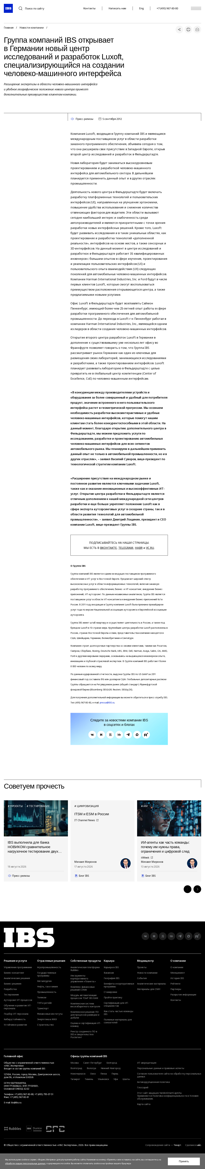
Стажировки (110, 992)
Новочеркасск (78, 1073)
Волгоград (76, 1068)
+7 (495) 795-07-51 (44, 1094)
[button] (187, 889)
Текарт (177, 1145)
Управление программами (18, 967)
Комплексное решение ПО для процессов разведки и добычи (84, 1014)
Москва (74, 1062)
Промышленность (46, 992)
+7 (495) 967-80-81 (19, 1097)
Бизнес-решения (12, 983)
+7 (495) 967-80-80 (167, 8)
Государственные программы (46, 974)
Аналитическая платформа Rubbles (85, 969)
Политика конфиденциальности (169, 1095)
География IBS (111, 978)
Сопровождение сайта (157, 1145)
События (142, 978)
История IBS (177, 978)
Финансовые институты (50, 1013)
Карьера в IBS (111, 967)
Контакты (89, 8)
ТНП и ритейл (44, 1002)
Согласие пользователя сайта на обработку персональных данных (169, 1075)
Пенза (103, 1073)
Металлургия (44, 981)
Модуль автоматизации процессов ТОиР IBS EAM (84, 997)
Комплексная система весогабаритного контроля (85, 1005)
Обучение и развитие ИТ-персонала (18, 1007)
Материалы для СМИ (148, 989)
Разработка (10, 989)
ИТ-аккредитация (146, 1062)
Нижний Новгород (111, 1068)
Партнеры (175, 989)
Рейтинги (175, 983)
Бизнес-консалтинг (14, 972)
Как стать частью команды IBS (118, 1013)
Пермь (114, 1073)
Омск (93, 1073)
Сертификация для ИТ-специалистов (116, 1004)
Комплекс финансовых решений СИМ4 (82, 988)
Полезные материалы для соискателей (118, 1021)
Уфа (116, 1079)
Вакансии (109, 972)
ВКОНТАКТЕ (108, 548)
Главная (8, 27)
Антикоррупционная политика (153, 1081)
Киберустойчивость (15, 1019)
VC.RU (150, 548)
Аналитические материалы (151, 983)
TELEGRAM (125, 548)
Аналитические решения (17, 978)
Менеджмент (177, 972)
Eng (141, 8)
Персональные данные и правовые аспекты (160, 1068)
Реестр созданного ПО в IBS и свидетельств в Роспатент (83, 1034)
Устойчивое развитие (15, 1024)
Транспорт (43, 1008)
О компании (176, 967)
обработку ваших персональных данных (25, 1163)
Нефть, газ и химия (47, 986)
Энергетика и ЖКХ (47, 1019)
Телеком (41, 997)
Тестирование (11, 994)
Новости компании (32, 27)
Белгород (112, 1062)
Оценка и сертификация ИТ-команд (85, 1024)
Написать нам (117, 8)
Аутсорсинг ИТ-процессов (18, 1000)
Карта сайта (143, 1104)
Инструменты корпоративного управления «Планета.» (83, 978)
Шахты (126, 1079)
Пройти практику (113, 997)
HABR (139, 548)
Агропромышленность (49, 967)
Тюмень (89, 1079)
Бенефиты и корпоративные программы (119, 985)
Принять (184, 1161)
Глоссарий (142, 1087)
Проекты (142, 967)
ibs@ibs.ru (16, 1102)
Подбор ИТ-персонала (16, 1013)
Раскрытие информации (183, 994)
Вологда (91, 1068)
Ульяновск (103, 1079)
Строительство (45, 1024)
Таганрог (75, 1079)
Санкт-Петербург (92, 1062)
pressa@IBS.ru (107, 702)
